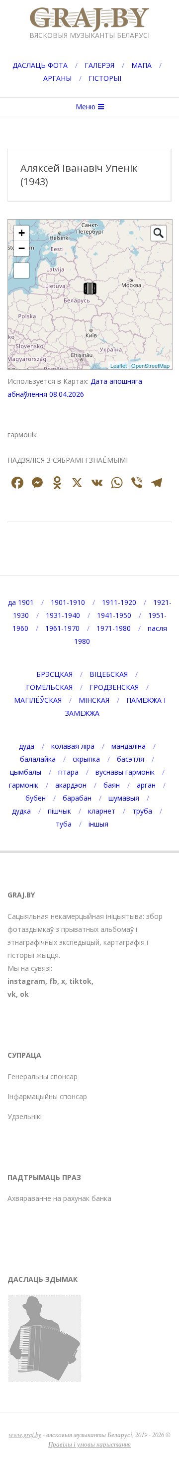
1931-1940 (63, 615)
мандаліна (128, 746)
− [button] (21, 248)
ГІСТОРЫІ (105, 78)
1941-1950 (114, 615)
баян (111, 785)
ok (24, 994)
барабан (77, 798)
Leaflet (118, 365)
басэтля (130, 759)
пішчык (59, 811)
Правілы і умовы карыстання (89, 1444)
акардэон (71, 785)
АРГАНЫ (57, 78)
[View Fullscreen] (21, 270)
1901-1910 (68, 602)
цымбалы (25, 772)
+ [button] (21, 233)
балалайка (38, 759)
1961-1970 (62, 628)
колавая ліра (72, 746)
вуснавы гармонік (125, 772)
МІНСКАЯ (94, 700)
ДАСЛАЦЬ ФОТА (40, 65)
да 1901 (21, 602)
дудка (21, 811)
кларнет (101, 811)
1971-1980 (113, 628)
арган (146, 785)
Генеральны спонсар (42, 1076)
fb (53, 981)
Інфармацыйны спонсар (47, 1096)
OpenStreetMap (150, 365)
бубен (35, 798)
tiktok (80, 981)
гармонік (23, 785)
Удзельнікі (24, 1116)
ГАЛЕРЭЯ (99, 65)
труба (142, 811)
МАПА (141, 65)
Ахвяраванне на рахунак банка (59, 1198)
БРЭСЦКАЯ (54, 674)
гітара (68, 772)
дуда (26, 746)
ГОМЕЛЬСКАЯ (49, 687)
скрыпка (86, 759)
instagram (26, 981)
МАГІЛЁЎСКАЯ (38, 700)
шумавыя (123, 798)
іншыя (98, 824)
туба (64, 824)
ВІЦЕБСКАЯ (109, 674)
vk (11, 994)
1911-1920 (119, 602)
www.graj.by (25, 1434)
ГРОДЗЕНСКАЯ (114, 687)
